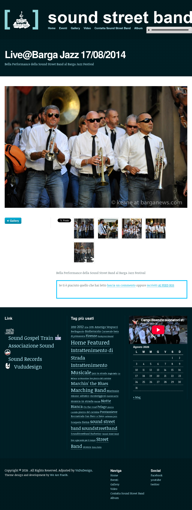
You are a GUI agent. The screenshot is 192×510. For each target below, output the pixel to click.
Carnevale (107, 331)
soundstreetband (99, 428)
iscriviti (160, 285)
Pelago (102, 407)
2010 (73, 327)
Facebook (156, 475)
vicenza (87, 447)
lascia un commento (121, 285)
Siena (85, 422)
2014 (86, 327)
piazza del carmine (89, 412)
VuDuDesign (83, 470)
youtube (156, 480)
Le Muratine (83, 378)
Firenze (91, 335)
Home (52, 28)
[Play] (149, 30)
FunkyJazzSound (105, 336)
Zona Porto (96, 447)
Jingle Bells (112, 373)
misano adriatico (80, 396)
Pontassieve (108, 412)
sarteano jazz (111, 416)
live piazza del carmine (100, 378)
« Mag (137, 397)
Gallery (75, 28)
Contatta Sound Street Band (112, 28)
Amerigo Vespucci (106, 327)
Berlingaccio (77, 331)
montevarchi (112, 396)
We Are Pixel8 (59, 475)
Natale (97, 401)
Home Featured (90, 342)
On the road (90, 407)
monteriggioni (98, 396)
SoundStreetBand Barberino (86, 433)
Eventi (63, 28)
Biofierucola (93, 331)
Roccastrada (77, 416)
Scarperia (76, 422)
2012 (80, 326)
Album (138, 28)
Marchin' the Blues (89, 383)
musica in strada (82, 401)
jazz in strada (99, 373)
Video (87, 28)
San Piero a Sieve (94, 416)
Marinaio (113, 391)
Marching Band (88, 390)
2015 (91, 327)
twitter (155, 484)
